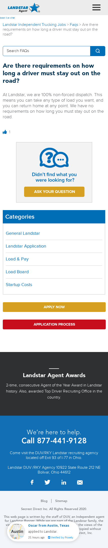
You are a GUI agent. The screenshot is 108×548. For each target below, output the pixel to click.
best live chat (7, 17)
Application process (54, 324)
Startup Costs (19, 284)
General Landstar (23, 233)
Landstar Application (26, 246)
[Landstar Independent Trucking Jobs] (24, 8)
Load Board (17, 272)
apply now (54, 307)
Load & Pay (17, 259)
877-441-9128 (61, 440)
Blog (44, 501)
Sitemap (61, 501)
